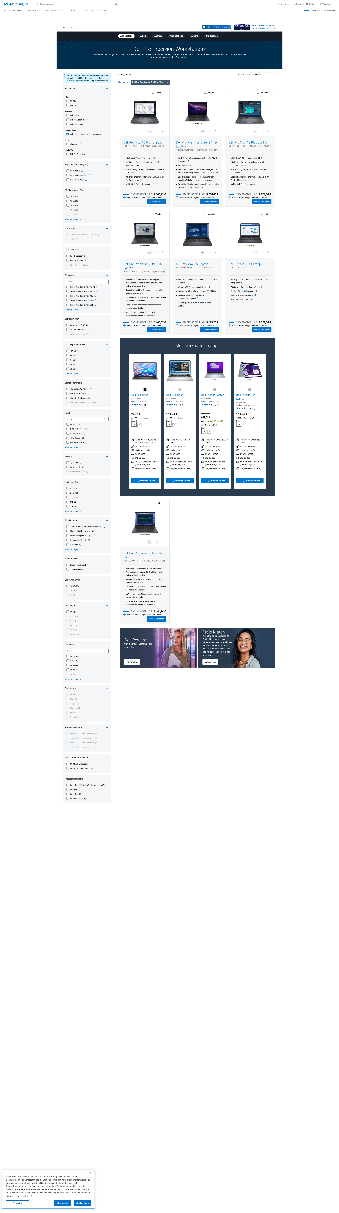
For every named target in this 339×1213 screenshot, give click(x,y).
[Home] (63, 27)
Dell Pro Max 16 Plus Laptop (142, 142)
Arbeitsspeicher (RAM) (75, 344)
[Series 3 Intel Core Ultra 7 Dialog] (96, 300)
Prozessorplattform (74, 779)
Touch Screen (71, 558)
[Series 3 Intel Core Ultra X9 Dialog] (97, 287)
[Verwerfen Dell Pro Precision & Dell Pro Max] (167, 82)
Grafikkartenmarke (73, 383)
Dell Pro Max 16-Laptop (192, 264)
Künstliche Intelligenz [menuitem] (13, 11)
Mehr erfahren (132, 662)
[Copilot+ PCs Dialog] (86, 180)
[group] (145, 421)
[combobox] (77, 4)
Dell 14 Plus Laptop (212, 395)
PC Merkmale (71, 520)
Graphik (68, 413)
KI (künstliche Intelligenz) (76, 164)
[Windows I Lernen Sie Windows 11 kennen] (216, 27)
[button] (285, 4)
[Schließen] (90, 1173)
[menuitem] (33, 11)
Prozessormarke (72, 249)
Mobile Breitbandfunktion (76, 757)
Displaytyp (70, 605)
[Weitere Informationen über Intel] (242, 26)
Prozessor (69, 275)
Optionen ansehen (156, 202)
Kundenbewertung (73, 727)
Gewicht (68, 456)
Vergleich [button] (159, 92)
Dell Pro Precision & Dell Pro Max (147, 82)
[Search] (104, 281)
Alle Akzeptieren (82, 1203)
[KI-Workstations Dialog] (89, 175)
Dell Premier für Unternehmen (323, 11)
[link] (299, 4)
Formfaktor (70, 228)
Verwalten (17, 1203)
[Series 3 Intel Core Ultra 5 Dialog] (96, 305)
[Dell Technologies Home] (16, 4)
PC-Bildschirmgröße (74, 190)
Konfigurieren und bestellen (145, 480)
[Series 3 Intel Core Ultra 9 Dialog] (96, 296)
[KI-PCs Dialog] (82, 171)
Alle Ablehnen (62, 1203)
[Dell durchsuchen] (116, 4)
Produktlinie (70, 88)
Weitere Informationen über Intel (263, 28)
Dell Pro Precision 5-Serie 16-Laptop (143, 266)
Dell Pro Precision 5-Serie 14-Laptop (143, 555)
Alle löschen (123, 82)
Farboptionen (71, 688)
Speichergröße (71, 482)
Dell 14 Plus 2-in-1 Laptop (246, 396)
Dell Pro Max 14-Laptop (245, 264)
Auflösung (69, 644)
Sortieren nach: (244, 74)
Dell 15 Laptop (139, 395)
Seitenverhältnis (72, 580)
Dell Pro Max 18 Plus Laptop (248, 142)
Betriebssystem (72, 319)
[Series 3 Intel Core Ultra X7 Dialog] (97, 291)
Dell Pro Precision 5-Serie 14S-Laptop (196, 144)
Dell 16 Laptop (174, 395)
